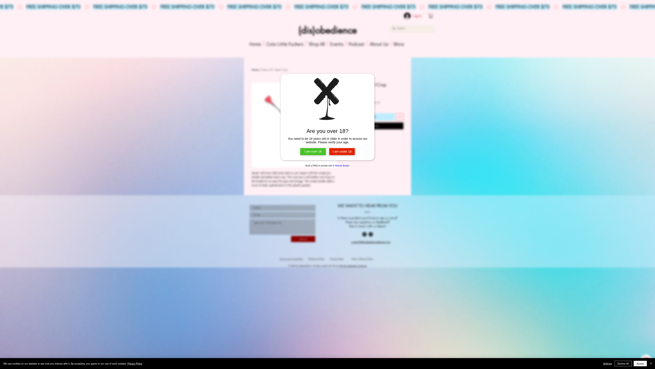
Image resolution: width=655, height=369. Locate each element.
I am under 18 (342, 151)
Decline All (623, 363)
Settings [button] (607, 363)
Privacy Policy (134, 363)
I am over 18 (313, 151)
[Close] (651, 363)
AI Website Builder (341, 166)
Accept (640, 363)
